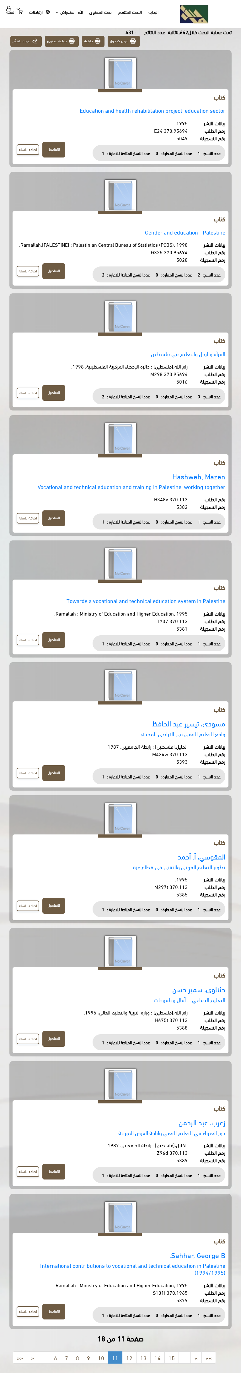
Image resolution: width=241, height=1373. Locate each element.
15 (172, 1357)
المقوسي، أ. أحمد (201, 856)
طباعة (88, 40)
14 (157, 1357)
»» (209, 1357)
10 (101, 1357)
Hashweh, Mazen (198, 476)
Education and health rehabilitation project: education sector (152, 110)
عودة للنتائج (21, 40)
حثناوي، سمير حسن (198, 989)
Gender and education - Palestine (185, 232)
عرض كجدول (119, 40)
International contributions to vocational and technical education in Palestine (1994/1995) (132, 1268)
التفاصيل (54, 149)
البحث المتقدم (130, 11)
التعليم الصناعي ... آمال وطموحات (189, 999)
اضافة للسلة (28, 149)
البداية (153, 11)
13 (143, 1357)
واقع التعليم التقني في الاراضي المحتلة (183, 733)
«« (20, 1357)
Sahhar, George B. (197, 1255)
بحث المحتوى (100, 11)
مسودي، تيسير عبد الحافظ (188, 723)
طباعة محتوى (57, 40)
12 (129, 1357)
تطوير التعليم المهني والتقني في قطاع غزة (179, 866)
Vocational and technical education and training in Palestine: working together (131, 486)
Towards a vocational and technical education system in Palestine (146, 600)
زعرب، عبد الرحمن (202, 1122)
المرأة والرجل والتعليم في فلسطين (188, 353)
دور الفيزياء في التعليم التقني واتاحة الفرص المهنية (171, 1132)
